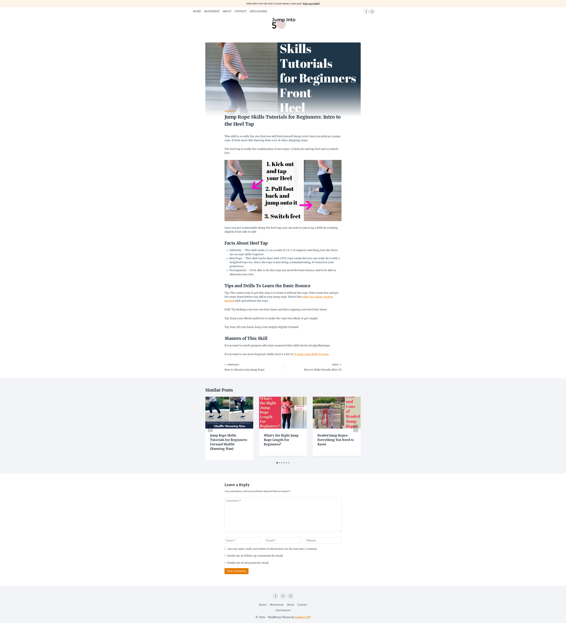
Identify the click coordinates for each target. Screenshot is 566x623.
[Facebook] (366, 11)
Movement (212, 11)
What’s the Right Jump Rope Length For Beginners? (281, 440)
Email (271, 540)
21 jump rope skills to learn (311, 354)
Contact (240, 11)
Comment (233, 500)
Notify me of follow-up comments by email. (255, 555)
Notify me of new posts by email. (248, 562)
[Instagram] (372, 11)
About (227, 11)
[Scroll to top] (559, 618)
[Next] (355, 428)
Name (231, 540)
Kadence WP (303, 617)
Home (197, 11)
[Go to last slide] (210, 428)
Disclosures (258, 11)
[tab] (277, 463)
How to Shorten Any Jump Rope (244, 367)
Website (311, 540)
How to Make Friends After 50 (323, 367)
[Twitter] (283, 595)
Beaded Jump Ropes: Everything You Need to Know (335, 440)
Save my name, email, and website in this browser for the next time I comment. (272, 548)
